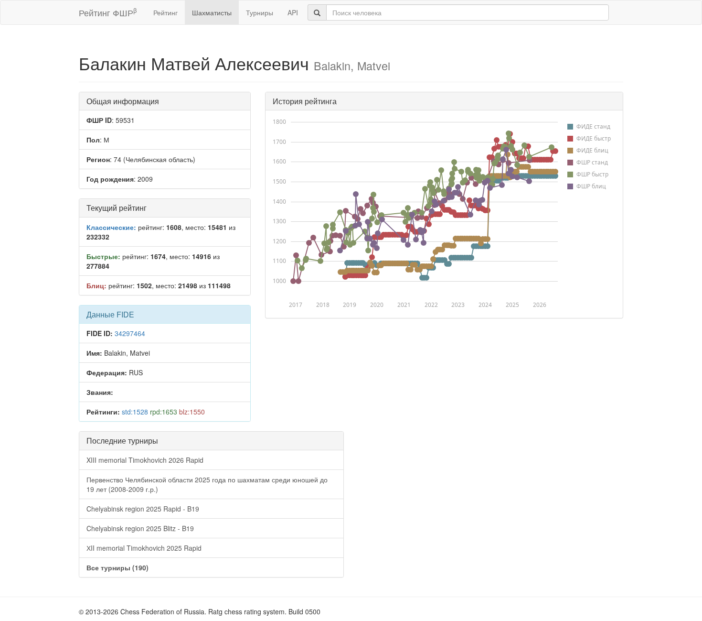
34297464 (130, 333)
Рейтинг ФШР (108, 12)
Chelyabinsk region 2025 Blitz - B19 (140, 528)
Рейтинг (165, 12)
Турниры (259, 12)
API (292, 12)
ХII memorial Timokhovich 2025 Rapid (144, 548)
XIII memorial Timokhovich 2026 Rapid (144, 460)
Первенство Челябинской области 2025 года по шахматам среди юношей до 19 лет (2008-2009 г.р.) (207, 484)
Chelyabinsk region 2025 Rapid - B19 (142, 508)
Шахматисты (212, 12)
